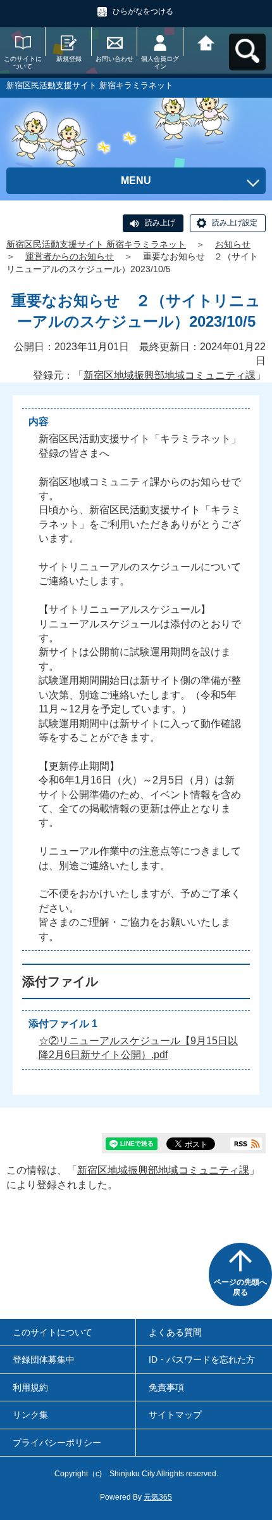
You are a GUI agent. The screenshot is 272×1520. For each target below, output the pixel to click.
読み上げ (160, 222)
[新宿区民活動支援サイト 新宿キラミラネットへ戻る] (206, 41)
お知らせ (232, 244)
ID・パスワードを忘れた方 (202, 1359)
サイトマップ (175, 1415)
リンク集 (30, 1415)
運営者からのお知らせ (69, 256)
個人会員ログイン (160, 62)
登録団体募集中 (44, 1359)
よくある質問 (175, 1332)
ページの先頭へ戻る (240, 1287)
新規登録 (69, 58)
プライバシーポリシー (57, 1443)
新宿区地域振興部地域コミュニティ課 (169, 375)
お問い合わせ (114, 58)
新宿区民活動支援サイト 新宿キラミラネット (96, 244)
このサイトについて (23, 62)
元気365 (158, 1497)
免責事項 (166, 1387)
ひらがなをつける (143, 11)
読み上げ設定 (234, 222)
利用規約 (30, 1387)
